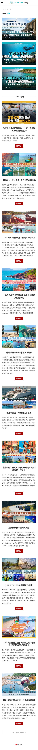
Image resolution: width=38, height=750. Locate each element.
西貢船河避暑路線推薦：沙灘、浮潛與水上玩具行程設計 (19, 129)
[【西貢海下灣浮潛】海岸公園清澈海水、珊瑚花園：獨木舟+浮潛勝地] (19, 78)
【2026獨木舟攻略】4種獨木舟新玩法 (19, 237)
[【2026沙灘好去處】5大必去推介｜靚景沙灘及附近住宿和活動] (19, 627)
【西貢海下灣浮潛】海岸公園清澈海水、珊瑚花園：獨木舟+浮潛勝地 (19, 83)
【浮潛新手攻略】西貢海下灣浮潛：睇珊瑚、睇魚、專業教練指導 (19, 58)
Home (3, 9)
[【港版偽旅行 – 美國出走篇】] (19, 512)
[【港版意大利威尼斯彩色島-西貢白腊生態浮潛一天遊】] (19, 452)
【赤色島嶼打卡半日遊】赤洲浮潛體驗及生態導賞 (19, 296)
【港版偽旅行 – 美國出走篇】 (19, 527)
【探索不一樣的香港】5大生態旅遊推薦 (19, 180)
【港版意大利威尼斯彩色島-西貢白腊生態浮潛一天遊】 (19, 468)
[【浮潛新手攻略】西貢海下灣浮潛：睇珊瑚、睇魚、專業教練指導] (19, 53)
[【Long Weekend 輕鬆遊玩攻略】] (19, 569)
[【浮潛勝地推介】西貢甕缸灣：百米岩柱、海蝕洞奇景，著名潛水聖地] (19, 29)
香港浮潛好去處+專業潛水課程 (19, 352)
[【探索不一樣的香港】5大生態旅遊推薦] (19, 164)
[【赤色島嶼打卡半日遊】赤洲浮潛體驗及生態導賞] (19, 279)
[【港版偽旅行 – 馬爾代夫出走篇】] (19, 397)
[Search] (36, 3)
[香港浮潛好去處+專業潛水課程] (19, 336)
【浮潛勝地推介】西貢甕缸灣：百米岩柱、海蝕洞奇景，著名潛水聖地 (19, 33)
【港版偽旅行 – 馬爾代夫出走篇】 (19, 412)
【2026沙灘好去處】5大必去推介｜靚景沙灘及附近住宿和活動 (19, 644)
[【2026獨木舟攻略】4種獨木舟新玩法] (19, 222)
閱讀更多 (19, 146)
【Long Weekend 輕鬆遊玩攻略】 (19, 585)
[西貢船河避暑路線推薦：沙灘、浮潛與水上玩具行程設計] (19, 112)
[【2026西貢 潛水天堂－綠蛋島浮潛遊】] (19, 684)
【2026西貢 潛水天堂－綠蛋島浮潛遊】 (19, 700)
